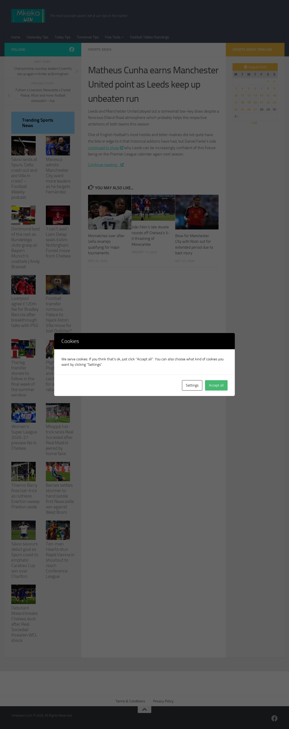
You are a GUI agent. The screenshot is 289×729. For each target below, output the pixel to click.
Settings (192, 385)
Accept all (216, 385)
